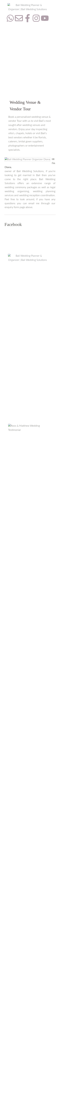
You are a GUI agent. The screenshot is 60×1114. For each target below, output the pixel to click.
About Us (13, 326)
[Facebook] (7, 1100)
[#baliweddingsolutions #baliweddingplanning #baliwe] (27, 660)
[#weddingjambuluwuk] (27, 509)
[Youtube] (45, 18)
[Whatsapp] (10, 18)
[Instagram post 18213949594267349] (27, 569)
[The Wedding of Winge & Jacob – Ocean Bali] (27, 494)
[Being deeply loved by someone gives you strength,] (27, 602)
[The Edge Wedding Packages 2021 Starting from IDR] (27, 836)
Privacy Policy (16, 346)
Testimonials (15, 340)
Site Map (13, 360)
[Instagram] (36, 18)
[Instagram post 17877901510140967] (27, 1061)
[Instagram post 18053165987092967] (27, 502)
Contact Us (14, 333)
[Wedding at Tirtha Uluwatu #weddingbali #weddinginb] (27, 710)
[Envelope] (19, 18)
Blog (10, 320)
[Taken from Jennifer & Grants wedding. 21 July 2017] (27, 1078)
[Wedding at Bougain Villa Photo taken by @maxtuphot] (27, 548)
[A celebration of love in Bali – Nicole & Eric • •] (27, 472)
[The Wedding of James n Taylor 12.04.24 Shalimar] (27, 521)
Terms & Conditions (19, 353)
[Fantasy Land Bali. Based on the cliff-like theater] (27, 970)
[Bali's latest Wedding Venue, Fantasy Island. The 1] (27, 1028)
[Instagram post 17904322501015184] (27, 1070)
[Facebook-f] (28, 18)
